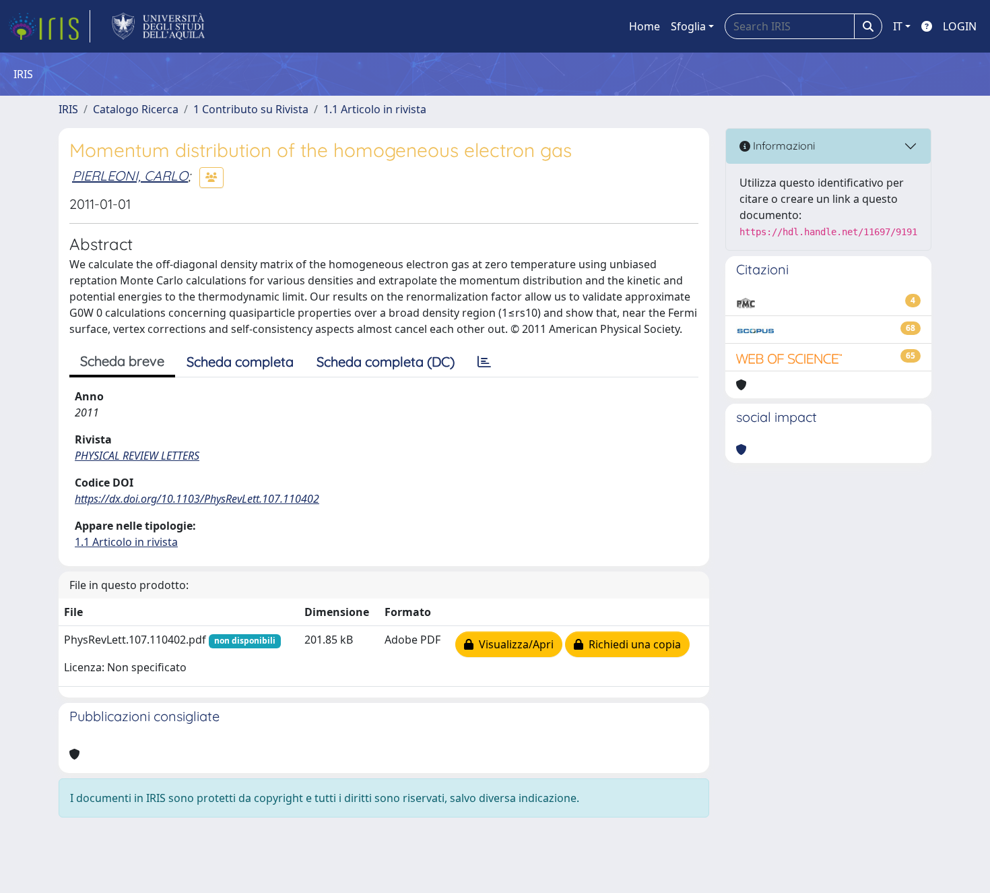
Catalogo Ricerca (135, 109)
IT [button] (897, 26)
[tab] (484, 362)
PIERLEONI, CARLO (130, 175)
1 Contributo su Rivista (250, 109)
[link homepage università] (158, 26)
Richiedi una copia (632, 644)
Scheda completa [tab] (240, 361)
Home (644, 26)
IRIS (68, 109)
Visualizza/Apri (513, 644)
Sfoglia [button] (688, 26)
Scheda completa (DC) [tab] (386, 361)
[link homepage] (49, 26)
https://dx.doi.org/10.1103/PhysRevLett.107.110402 (197, 498)
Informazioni (782, 145)
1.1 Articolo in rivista (374, 109)
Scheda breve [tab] (122, 360)
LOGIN (960, 26)
